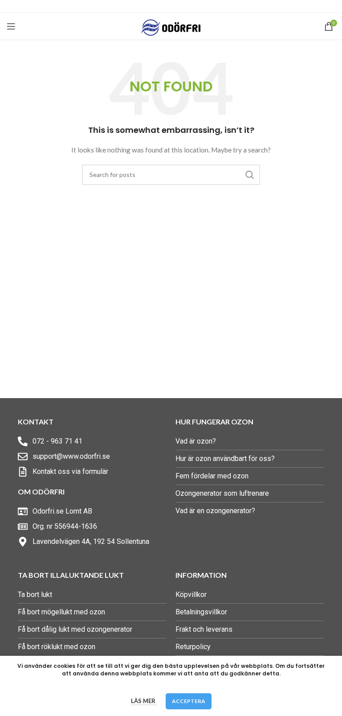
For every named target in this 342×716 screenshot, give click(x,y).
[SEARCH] (250, 175)
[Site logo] (171, 25)
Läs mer (144, 700)
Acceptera (188, 701)
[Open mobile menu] (11, 26)
